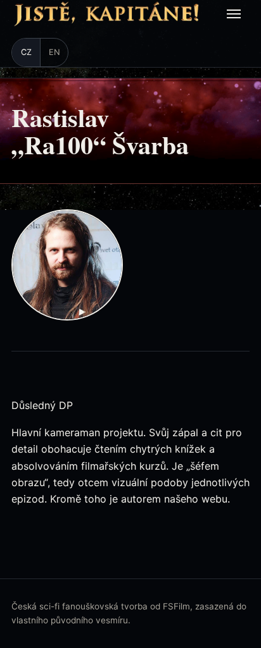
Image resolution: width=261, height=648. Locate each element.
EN (54, 52)
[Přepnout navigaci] (236, 14)
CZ (26, 52)
